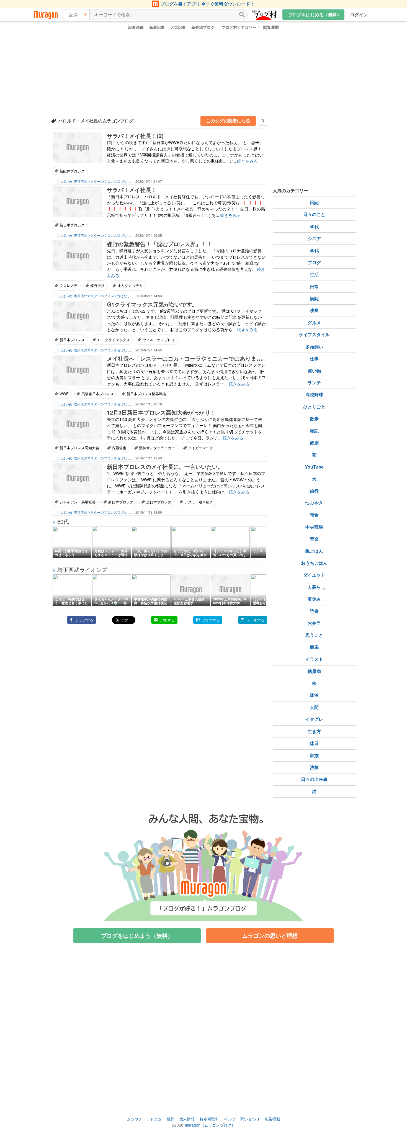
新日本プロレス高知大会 (79, 447)
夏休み (314, 599)
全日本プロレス (158, 502)
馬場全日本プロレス (97, 393)
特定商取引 (209, 1119)
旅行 (314, 491)
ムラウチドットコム (144, 1119)
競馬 (314, 647)
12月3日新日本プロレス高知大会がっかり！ (161, 412)
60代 (314, 250)
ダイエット (314, 575)
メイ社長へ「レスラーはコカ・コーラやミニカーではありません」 (190, 358)
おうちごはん (314, 563)
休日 (314, 743)
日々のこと (314, 214)
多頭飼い (314, 346)
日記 (314, 202)
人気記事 (178, 27)
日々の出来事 (314, 779)
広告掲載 (272, 1119)
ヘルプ (230, 1119)
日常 (314, 286)
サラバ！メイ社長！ (132, 190)
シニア (314, 238)
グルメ (314, 322)
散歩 (314, 418)
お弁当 (314, 623)
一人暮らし (314, 587)
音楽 (314, 539)
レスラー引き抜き (198, 502)
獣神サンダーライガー (157, 447)
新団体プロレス (72, 171)
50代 (314, 226)
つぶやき (314, 503)
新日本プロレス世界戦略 (146, 393)
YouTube (314, 467)
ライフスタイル (314, 334)
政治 (314, 695)
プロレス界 (69, 285)
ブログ (314, 262)
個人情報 (187, 1119)
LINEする (167, 620)
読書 (314, 611)
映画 (314, 310)
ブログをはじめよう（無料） (137, 935)
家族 (314, 755)
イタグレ (314, 719)
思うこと (314, 635)
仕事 (314, 358)
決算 (314, 767)
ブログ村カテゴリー (238, 27)
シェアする (84, 620)
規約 (170, 1119)
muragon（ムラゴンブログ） (210, 1125)
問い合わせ (250, 1119)
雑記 (314, 431)
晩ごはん (314, 551)
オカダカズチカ (130, 285)
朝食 (314, 514)
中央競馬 (314, 527)
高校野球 (314, 394)
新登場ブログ (203, 27)
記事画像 (136, 27)
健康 (314, 442)
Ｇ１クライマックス (113, 339)
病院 (314, 298)
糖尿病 (314, 671)
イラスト (314, 659)
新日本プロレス (72, 225)
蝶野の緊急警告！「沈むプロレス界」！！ (159, 244)
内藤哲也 (119, 447)
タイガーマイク (200, 447)
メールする (255, 620)
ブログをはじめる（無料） (314, 14)
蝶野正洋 (97, 285)
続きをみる (247, 161)
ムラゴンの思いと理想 (270, 935)
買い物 (314, 370)
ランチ (314, 382)
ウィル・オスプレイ (159, 339)
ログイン (359, 14)
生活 (314, 274)
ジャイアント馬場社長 (78, 502)
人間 (314, 707)
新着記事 (157, 27)
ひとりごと (314, 406)
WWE (64, 393)
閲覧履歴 (271, 27)
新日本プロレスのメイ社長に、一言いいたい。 (165, 466)
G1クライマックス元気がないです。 (152, 304)
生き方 (314, 731)
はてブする (211, 620)
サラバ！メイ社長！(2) (135, 136)
